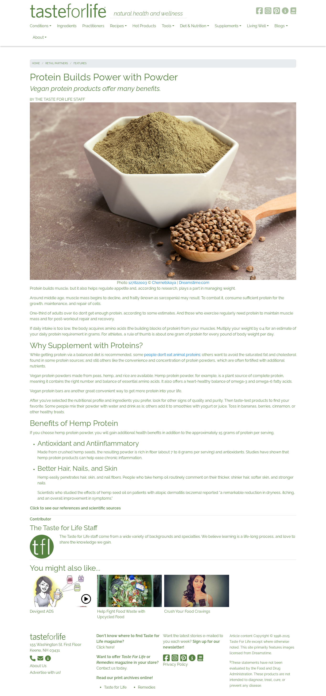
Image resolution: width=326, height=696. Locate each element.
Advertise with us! (45, 672)
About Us (38, 666)
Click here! (105, 647)
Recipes (117, 26)
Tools (166, 26)
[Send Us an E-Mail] (40, 658)
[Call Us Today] (33, 658)
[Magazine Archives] (293, 10)
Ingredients (67, 26)
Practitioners (93, 26)
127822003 (137, 282)
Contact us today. (111, 668)
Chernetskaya (164, 282)
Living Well (256, 26)
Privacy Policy (175, 664)
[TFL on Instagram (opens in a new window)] (268, 11)
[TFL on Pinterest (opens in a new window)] (276, 11)
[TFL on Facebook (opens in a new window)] (259, 11)
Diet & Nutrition (193, 26)
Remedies (146, 687)
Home (36, 63)
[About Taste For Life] (285, 10)
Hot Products (144, 26)
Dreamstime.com (194, 282)
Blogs (279, 26)
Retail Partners (56, 63)
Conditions (39, 26)
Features (80, 63)
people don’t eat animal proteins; (172, 354)
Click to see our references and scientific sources (75, 508)
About (38, 37)
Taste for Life (115, 687)
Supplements (226, 26)
